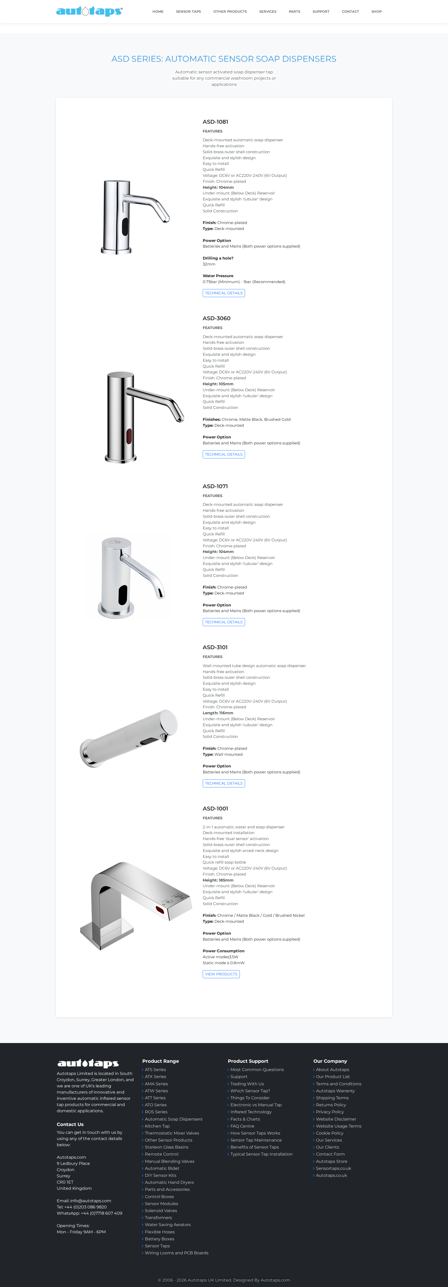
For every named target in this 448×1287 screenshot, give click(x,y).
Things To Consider (250, 1097)
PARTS (294, 11)
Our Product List (333, 1076)
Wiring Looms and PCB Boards (176, 1252)
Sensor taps (188, 11)
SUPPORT (321, 11)
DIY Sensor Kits (160, 1175)
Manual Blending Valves (169, 1161)
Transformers (158, 1217)
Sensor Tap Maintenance (256, 1140)
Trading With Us (247, 1083)
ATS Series (155, 1069)
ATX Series (155, 1076)
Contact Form (330, 1154)
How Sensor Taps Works (255, 1133)
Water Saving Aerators (168, 1224)
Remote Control (162, 1154)
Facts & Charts (245, 1119)
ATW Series (156, 1090)
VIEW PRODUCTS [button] (221, 974)
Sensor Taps (157, 1245)
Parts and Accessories (167, 1189)
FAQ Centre (242, 1126)
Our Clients (327, 1147)
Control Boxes (159, 1196)
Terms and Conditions (338, 1083)
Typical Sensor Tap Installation (261, 1154)
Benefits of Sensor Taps (254, 1147)
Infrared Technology (251, 1111)
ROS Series (156, 1111)
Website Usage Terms (338, 1126)
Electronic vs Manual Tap (256, 1104)
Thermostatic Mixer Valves (172, 1133)
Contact (350, 11)
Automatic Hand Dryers (169, 1182)
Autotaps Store (331, 1161)
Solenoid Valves (161, 1210)
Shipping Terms (332, 1097)
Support (239, 1076)
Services (267, 11)
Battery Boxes (159, 1238)
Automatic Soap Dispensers (173, 1119)
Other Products (230, 11)
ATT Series (155, 1097)
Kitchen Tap (157, 1126)
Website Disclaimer (336, 1119)
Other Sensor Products (168, 1140)
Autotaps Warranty (335, 1090)
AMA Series (156, 1083)
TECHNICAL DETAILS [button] (224, 293)
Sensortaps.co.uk (333, 1168)
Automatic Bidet (162, 1168)
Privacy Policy (330, 1111)
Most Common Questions (257, 1069)
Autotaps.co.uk (331, 1175)
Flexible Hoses (160, 1231)
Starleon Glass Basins (166, 1147)
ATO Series (156, 1104)
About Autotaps (332, 1069)
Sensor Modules (161, 1203)
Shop (377, 11)
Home (158, 11)
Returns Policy (331, 1104)
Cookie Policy (330, 1133)
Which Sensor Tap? (250, 1090)
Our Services (329, 1140)
